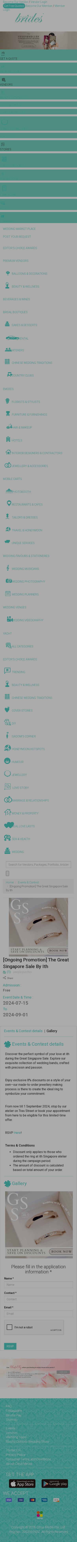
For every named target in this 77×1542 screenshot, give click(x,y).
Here (17, 1133)
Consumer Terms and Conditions (28, 1459)
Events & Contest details (23, 1031)
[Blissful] (22, 1483)
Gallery (52, 1031)
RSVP (10, 1346)
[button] (3, 40)
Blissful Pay (14, 1415)
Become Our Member (39, 5)
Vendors (12, 1433)
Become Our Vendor (15, 2)
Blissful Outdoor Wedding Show (27, 1441)
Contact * (10, 1293)
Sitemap (12, 1420)
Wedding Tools (16, 1437)
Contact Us (13, 1450)
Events (10, 1428)
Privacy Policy (15, 1455)
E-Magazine (14, 1411)
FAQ (9, 1406)
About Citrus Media (19, 1464)
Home (10, 882)
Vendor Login (39, 2)
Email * (8, 1307)
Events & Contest (28, 882)
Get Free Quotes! (14, 5)
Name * (9, 1278)
